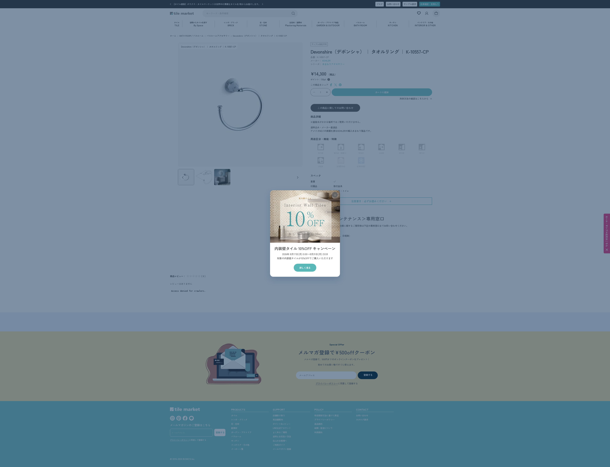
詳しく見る (305, 267)
